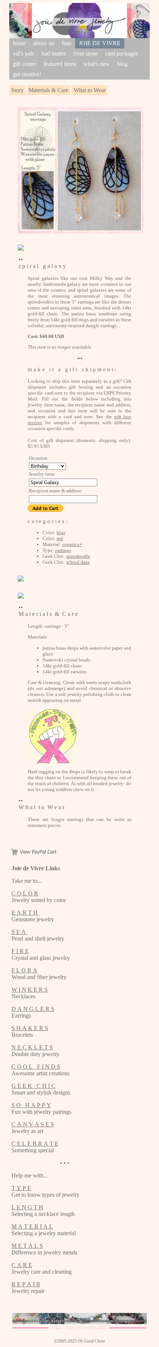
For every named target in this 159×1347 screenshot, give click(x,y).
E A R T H (25, 912)
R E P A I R (25, 1284)
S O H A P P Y (31, 1105)
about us (43, 43)
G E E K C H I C (33, 1086)
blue (61, 532)
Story (17, 90)
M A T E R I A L (32, 1226)
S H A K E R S (29, 1028)
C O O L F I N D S (35, 1066)
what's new (97, 64)
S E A (19, 932)
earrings (63, 550)
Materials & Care (48, 90)
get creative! (27, 74)
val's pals (23, 53)
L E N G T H (27, 1207)
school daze (78, 562)
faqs (66, 43)
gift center (24, 64)
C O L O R (24, 893)
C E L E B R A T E (34, 1143)
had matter (53, 53)
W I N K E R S (29, 989)
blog (122, 64)
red (60, 538)
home (19, 43)
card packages (121, 53)
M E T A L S (27, 1246)
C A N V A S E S (32, 1124)
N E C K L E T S (32, 1047)
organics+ (72, 544)
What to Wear (90, 90)
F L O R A (24, 970)
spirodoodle (78, 556)
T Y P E (21, 1188)
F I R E (20, 951)
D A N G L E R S (32, 1009)
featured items (60, 64)
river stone (85, 53)
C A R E (21, 1265)
